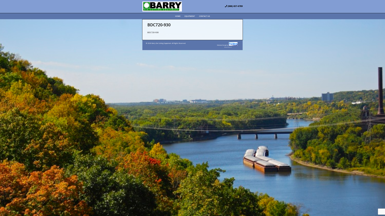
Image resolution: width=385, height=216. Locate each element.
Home (177, 16)
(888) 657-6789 (235, 6)
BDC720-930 (153, 32)
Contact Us (204, 16)
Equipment (189, 16)
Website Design (222, 45)
